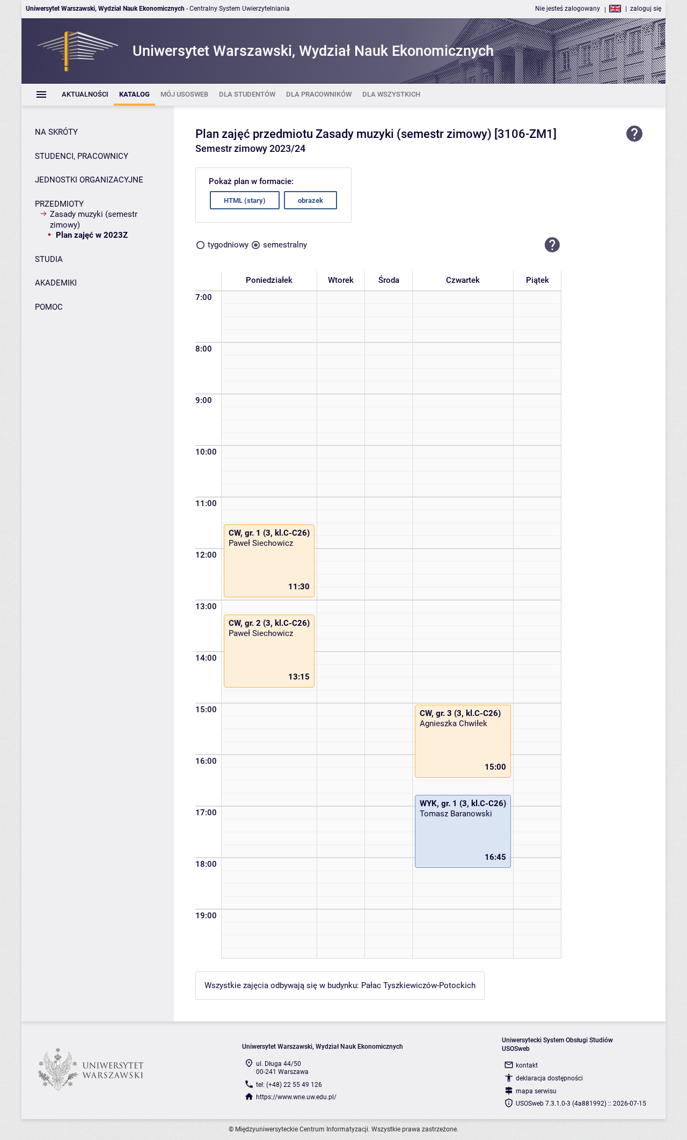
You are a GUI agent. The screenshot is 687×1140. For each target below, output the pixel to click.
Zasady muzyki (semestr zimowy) (93, 219)
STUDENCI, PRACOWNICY (81, 156)
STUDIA (49, 259)
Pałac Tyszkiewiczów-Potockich (418, 985)
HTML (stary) (245, 200)
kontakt (527, 1065)
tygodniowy (228, 245)
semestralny (285, 245)
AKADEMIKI (56, 283)
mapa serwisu (536, 1091)
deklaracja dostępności (549, 1078)
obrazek (310, 200)
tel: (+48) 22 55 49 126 (289, 1084)
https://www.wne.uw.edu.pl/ (296, 1097)
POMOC (49, 307)
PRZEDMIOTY (59, 204)
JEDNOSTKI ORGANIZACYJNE (89, 180)
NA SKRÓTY (56, 132)
